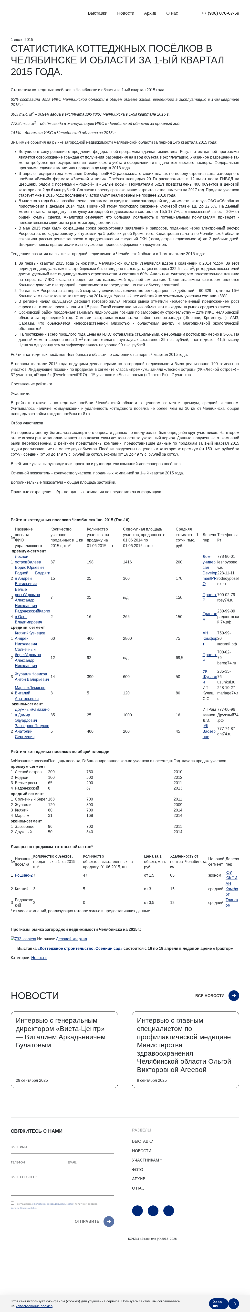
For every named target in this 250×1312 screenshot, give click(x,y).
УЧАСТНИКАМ (145, 1160)
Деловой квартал (71, 939)
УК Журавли (210, 676)
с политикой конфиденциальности (52, 1203)
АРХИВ (139, 1179)
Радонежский (27, 611)
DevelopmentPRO (210, 578)
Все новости (210, 996)
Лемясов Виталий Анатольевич (30, 693)
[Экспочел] (41, 13)
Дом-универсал (209, 562)
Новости (125, 13)
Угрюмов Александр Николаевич (27, 600)
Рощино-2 (24, 875)
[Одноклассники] (153, 1210)
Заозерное (24, 726)
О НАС (138, 1188)
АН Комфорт (210, 638)
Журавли (23, 674)
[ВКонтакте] (168, 1210)
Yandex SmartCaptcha (23, 1208)
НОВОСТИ (141, 1151)
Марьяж (22, 688)
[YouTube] (137, 1210)
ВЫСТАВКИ (143, 1141)
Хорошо (217, 1303)
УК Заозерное (209, 731)
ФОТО (137, 1170)
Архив (150, 13)
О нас (172, 13)
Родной (21, 573)
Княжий (22, 633)
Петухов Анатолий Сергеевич (32, 731)
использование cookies (34, 1306)
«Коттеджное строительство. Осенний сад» (80, 948)
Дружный (23, 709)
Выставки (97, 13)
